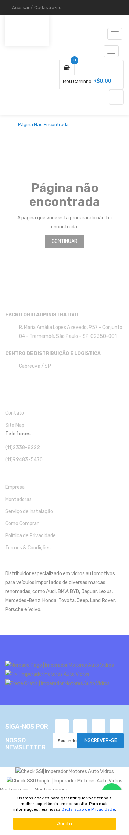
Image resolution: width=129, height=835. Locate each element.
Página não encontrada (43, 124)
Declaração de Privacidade (88, 809)
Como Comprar (22, 523)
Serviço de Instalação (29, 511)
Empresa (15, 487)
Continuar (64, 241)
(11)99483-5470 (24, 460)
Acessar (21, 7)
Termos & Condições (28, 548)
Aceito (64, 824)
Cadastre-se (48, 7)
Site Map (14, 425)
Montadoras (18, 499)
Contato (14, 413)
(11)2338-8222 (22, 447)
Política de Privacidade (30, 536)
